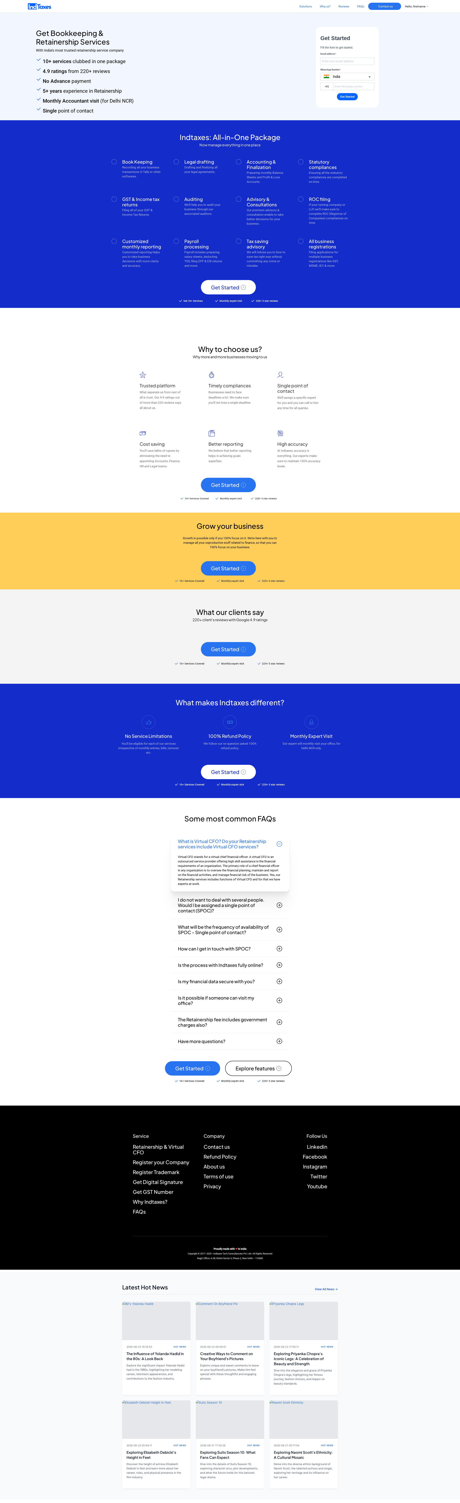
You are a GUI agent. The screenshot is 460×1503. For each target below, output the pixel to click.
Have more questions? (201, 1041)
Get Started (225, 287)
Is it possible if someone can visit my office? (216, 1000)
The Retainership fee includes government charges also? (222, 1022)
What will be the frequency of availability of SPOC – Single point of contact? (223, 929)
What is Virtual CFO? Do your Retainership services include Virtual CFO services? (222, 843)
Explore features (255, 1068)
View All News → (326, 1289)
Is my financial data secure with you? (216, 981)
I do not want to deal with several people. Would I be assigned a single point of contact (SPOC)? (221, 905)
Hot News (180, 1346)
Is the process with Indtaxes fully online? (220, 965)
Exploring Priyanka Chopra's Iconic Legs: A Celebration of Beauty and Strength (299, 1358)
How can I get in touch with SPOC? (214, 949)
